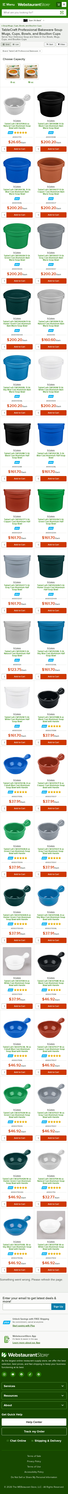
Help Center (34, 1422)
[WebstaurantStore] (34, 1354)
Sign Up (58, 1306)
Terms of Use (34, 1467)
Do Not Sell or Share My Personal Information (34, 1477)
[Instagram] (4, 1374)
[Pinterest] (38, 1374)
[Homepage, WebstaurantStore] (34, 4)
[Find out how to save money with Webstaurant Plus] (10, 132)
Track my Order (34, 1431)
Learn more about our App (26, 1342)
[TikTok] (30, 1374)
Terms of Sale (34, 1456)
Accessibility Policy (34, 1472)
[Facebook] (21, 1374)
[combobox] (34, 12)
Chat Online (18, 1440)
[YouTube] (13, 1374)
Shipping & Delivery (48, 1440)
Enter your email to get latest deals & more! (29, 1299)
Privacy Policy (34, 1461)
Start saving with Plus (24, 1325)
